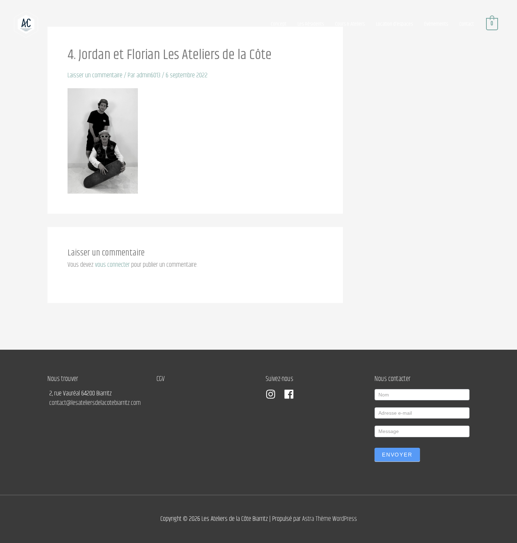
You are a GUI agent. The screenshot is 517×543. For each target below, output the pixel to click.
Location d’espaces (394, 24)
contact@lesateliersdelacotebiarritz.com (95, 403)
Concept (278, 24)
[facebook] (290, 394)
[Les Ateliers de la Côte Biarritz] (26, 24)
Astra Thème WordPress (329, 519)
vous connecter (112, 265)
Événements (436, 24)
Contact (466, 24)
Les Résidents (311, 24)
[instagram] (274, 394)
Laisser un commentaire (95, 75)
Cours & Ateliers (350, 24)
